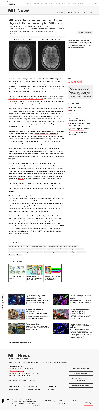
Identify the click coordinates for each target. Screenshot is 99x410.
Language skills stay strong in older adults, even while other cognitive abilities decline (35, 297)
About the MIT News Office (16, 386)
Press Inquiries (13, 389)
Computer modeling (61, 252)
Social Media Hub (28, 405)
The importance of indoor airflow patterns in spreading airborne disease (80, 297)
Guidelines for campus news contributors (81, 379)
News (68, 3)
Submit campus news (80, 373)
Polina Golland (73, 113)
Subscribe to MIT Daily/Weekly (81, 363)
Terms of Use (52, 386)
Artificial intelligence (36, 252)
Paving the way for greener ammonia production (34, 310)
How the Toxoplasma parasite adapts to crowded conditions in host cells (80, 325)
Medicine (19, 255)
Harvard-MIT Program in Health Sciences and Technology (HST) (29, 101)
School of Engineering (15, 246)
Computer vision (81, 252)
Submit (91, 12)
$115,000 (21, 179)
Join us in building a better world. (88, 402)
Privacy (14, 405)
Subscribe (60, 12)
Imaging (72, 252)
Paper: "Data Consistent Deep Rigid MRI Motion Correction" (80, 88)
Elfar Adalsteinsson (75, 107)
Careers (28, 403)
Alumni (74, 3)
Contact (33, 403)
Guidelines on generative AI (81, 385)
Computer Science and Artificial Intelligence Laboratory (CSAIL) (27, 249)
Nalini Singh (73, 116)
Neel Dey (72, 110)
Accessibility (20, 405)
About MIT (80, 3)
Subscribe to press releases (80, 368)
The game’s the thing (32, 324)
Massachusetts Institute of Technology (22, 399)
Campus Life (62, 3)
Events (20, 403)
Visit (13, 403)
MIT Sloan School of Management (20, 375)
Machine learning (49, 252)
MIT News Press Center (35, 386)
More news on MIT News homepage (19, 342)
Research (36, 3)
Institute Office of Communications (56, 362)
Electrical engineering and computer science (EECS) (63, 246)
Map (16, 403)
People (24, 403)
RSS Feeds (51, 389)
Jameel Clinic (79, 249)
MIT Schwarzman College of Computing (35, 246)
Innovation (44, 3)
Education (30, 3)
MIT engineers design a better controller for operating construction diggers (79, 311)
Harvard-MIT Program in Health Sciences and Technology (78, 119)
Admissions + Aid (52, 3)
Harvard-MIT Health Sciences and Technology (60, 249)
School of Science (15, 378)
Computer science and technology (19, 252)
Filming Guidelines (34, 389)
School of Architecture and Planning (21, 368)
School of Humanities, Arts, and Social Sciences (24, 373)
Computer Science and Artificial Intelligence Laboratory (79, 128)
